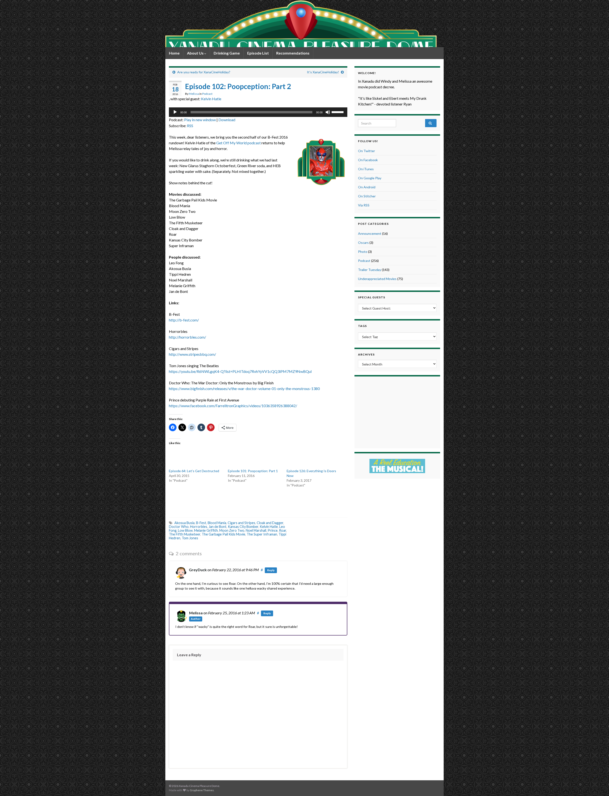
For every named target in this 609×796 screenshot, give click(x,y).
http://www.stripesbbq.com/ (192, 354)
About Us (195, 53)
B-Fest (201, 523)
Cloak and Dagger (270, 523)
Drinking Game (227, 53)
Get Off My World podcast (238, 142)
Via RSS (363, 205)
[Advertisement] (258, 502)
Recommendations (292, 53)
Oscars (363, 242)
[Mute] (327, 112)
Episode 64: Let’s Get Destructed (194, 471)
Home (174, 53)
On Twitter (366, 151)
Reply (271, 570)
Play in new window (200, 119)
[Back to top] (598, 785)
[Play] (175, 112)
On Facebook (368, 160)
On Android (366, 187)
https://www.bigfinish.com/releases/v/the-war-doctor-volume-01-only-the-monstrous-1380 (244, 388)
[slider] (338, 111)
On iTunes (366, 169)
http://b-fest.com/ (184, 320)
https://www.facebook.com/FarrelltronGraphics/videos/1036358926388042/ (233, 405)
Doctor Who (179, 527)
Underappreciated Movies (377, 279)
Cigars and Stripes (241, 523)
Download (226, 119)
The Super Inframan (262, 534)
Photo (362, 252)
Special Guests (371, 297)
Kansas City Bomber (243, 527)
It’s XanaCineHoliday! (323, 72)
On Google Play (369, 178)
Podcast (207, 93)
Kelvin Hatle (211, 98)
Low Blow (185, 530)
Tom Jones (190, 538)
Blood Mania (217, 523)
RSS (190, 125)
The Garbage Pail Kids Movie (223, 534)
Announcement (369, 233)
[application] (258, 112)
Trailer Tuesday (369, 270)
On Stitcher (367, 196)
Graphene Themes (202, 790)
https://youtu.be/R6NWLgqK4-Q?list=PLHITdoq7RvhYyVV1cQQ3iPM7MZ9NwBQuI (240, 371)
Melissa (194, 93)
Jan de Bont (217, 527)
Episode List (258, 53)
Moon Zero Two (231, 530)
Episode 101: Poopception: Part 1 (253, 471)
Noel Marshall (256, 530)
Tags (362, 326)
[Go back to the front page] (301, 23)
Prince (273, 530)
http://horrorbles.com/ (187, 337)
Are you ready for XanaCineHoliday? (203, 72)
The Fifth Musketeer (184, 534)
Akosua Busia (184, 523)
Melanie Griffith (206, 530)
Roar (282, 530)
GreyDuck (198, 569)
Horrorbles (198, 527)
